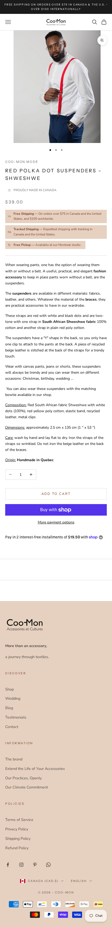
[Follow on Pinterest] (35, 864)
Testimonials (15, 717)
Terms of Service (19, 819)
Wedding (12, 698)
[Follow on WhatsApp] (48, 864)
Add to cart (56, 494)
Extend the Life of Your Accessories (35, 768)
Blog (9, 707)
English (79, 881)
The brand (13, 759)
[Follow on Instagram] (21, 864)
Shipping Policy (17, 838)
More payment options (56, 522)
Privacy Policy (16, 829)
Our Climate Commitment (26, 787)
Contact (11, 726)
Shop (9, 689)
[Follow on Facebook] (7, 864)
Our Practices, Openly (23, 778)
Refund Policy (16, 848)
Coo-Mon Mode (21, 162)
